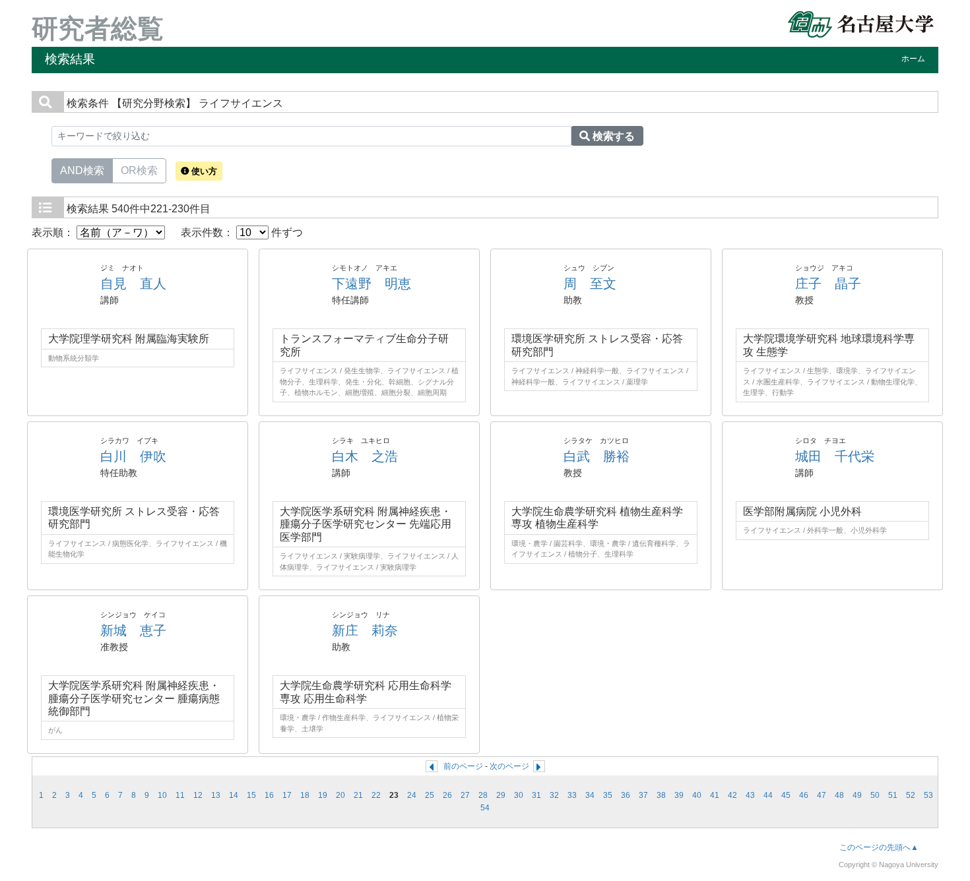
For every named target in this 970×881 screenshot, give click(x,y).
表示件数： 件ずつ (242, 232)
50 (875, 795)
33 (572, 795)
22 (376, 795)
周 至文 (590, 283)
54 (485, 807)
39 (679, 795)
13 (215, 795)
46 (803, 795)
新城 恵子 (133, 630)
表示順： (54, 232)
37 (643, 795)
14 (233, 795)
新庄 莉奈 (365, 630)
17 (287, 795)
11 (180, 795)
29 (500, 795)
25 (429, 795)
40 (696, 795)
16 (269, 795)
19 (322, 795)
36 (625, 795)
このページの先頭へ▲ (879, 847)
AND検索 (82, 170)
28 (483, 795)
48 (839, 795)
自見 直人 (133, 283)
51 (892, 795)
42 (732, 795)
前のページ (463, 766)
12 (198, 795)
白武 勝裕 (597, 456)
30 (518, 795)
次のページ (509, 766)
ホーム (913, 58)
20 (340, 795)
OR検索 (139, 170)
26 (447, 795)
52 (910, 795)
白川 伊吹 (133, 456)
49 (857, 795)
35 (607, 795)
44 (768, 795)
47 (821, 795)
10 (162, 795)
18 (304, 795)
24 (411, 795)
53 (928, 795)
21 (358, 795)
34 (590, 795)
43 (750, 795)
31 (536, 795)
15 (251, 795)
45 (786, 795)
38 (661, 795)
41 (714, 795)
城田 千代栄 (834, 456)
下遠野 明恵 (371, 283)
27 (465, 795)
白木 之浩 (365, 456)
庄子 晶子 (828, 283)
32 (554, 795)
